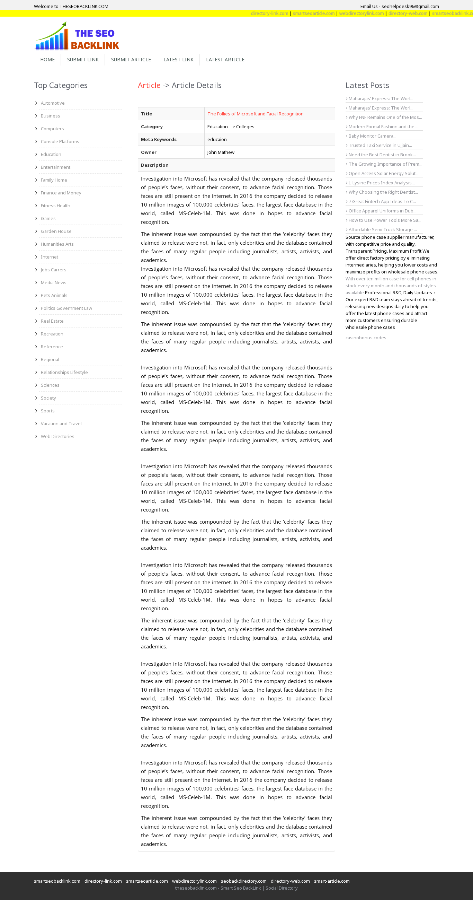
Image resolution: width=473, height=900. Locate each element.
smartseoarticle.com (301, 13)
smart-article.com (332, 881)
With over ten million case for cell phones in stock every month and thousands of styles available (391, 286)
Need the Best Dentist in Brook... (382, 154)
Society (48, 398)
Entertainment (55, 167)
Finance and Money (61, 193)
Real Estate (52, 321)
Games (48, 218)
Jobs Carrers (53, 269)
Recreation (52, 334)
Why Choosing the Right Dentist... (383, 192)
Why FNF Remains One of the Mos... (385, 117)
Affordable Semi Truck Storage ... (382, 229)
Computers (52, 128)
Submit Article (131, 59)
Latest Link (178, 59)
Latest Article (225, 59)
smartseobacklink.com (442, 13)
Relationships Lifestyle (64, 372)
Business (50, 116)
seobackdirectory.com (244, 881)
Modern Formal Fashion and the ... (383, 126)
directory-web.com (395, 13)
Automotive (53, 103)
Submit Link (83, 59)
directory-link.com (257, 13)
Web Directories (57, 436)
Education (51, 154)
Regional (50, 359)
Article (149, 85)
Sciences (50, 385)
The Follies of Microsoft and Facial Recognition (255, 114)
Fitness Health (55, 205)
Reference (52, 346)
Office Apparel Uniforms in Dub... (382, 211)
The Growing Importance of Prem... (385, 164)
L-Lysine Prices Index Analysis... (381, 183)
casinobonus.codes (366, 337)
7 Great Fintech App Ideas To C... (382, 201)
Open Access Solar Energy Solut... (383, 173)
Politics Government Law (66, 308)
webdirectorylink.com (349, 13)
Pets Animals (54, 295)
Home (47, 59)
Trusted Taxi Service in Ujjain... (380, 145)
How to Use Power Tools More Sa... (384, 220)
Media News (53, 282)
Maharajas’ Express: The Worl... (380, 98)
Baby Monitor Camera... (372, 136)
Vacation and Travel (61, 423)
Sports (48, 411)
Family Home (54, 180)
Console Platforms (60, 141)
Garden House (56, 231)
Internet (49, 257)
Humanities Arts (57, 244)
